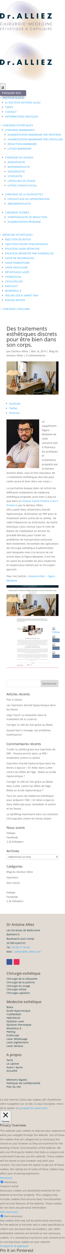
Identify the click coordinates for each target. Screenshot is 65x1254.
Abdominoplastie (19, 203)
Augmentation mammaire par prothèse (34, 134)
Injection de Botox (18, 239)
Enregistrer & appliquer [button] (14, 1246)
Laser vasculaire (16, 267)
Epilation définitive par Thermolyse (29, 253)
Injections (12, 877)
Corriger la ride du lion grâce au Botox (29, 724)
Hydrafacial (13, 1017)
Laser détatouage (16, 1039)
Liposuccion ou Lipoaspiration (28, 199)
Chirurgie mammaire (19, 130)
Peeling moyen (15, 300)
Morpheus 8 (13, 290)
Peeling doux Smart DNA (21, 295)
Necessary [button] (6, 1177)
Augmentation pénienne (24, 221)
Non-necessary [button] (9, 1212)
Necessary (10, 1182)
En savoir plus (39, 1108)
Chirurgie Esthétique (18, 125)
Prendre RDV (13, 93)
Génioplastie (16, 171)
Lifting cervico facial (22, 185)
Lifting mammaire (20, 148)
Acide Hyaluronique (18, 1010)
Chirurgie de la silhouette (24, 194)
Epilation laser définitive (22, 248)
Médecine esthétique (17, 234)
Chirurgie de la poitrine (20, 982)
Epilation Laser (15, 1021)
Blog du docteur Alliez (19, 872)
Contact (11, 112)
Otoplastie (15, 176)
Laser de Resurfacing (19, 258)
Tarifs (9, 107)
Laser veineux (14, 1046)
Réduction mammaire (22, 144)
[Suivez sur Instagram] (17, 962)
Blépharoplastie (19, 166)
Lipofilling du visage (22, 181)
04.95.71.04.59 (21, 947)
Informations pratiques (21, 116)
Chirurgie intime (17, 212)
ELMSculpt (12, 1035)
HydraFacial (13, 276)
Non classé (13, 883)
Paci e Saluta (14, 699)
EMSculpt (11, 286)
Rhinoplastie (16, 162)
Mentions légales (16, 1079)
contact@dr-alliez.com (27, 951)
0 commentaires (36, 355)
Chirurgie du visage (19, 157)
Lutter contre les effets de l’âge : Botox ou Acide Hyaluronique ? (31, 772)
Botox (9, 1007)
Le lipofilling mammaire (20, 814)
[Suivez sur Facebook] (9, 962)
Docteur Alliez (13, 98)
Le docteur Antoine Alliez (23, 102)
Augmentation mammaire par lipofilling (35, 139)
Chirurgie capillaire (16, 309)
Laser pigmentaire (17, 262)
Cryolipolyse (14, 281)
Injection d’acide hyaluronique (26, 244)
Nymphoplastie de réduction (27, 217)
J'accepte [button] (24, 1108)
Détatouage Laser (17, 272)
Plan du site (13, 1086)
